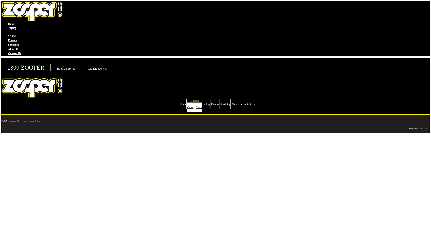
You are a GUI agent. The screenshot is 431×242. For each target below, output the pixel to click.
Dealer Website (413, 128)
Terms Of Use (34, 121)
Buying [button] (12, 28)
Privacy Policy (22, 121)
